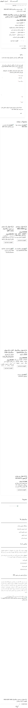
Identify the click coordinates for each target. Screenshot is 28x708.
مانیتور (23, 535)
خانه (25, 5)
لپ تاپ (23, 538)
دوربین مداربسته (21, 529)
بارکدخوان (14, 5)
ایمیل (21, 102)
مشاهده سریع (25, 243)
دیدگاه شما (20, 81)
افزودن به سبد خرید (14, 40)
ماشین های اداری (20, 5)
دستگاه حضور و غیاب (22, 525)
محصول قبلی (4, 5)
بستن (25, 248)
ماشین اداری (22, 532)
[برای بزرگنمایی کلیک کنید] (23, 9)
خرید (26, 529)
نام (22, 96)
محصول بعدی (1, 5)
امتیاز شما (20, 75)
